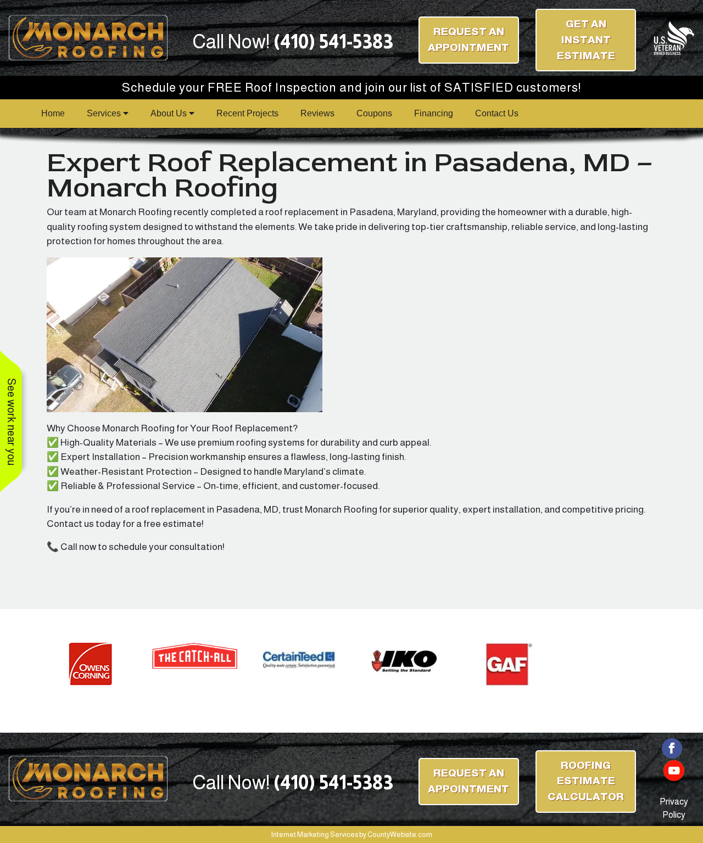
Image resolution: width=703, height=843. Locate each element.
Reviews (317, 113)
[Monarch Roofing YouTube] (673, 769)
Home (53, 113)
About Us (169, 113)
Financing (433, 113)
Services (105, 113)
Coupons (374, 113)
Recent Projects (247, 113)
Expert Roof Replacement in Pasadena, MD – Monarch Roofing (349, 175)
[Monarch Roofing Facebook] (672, 747)
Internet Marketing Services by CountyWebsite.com (351, 834)
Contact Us (496, 113)
